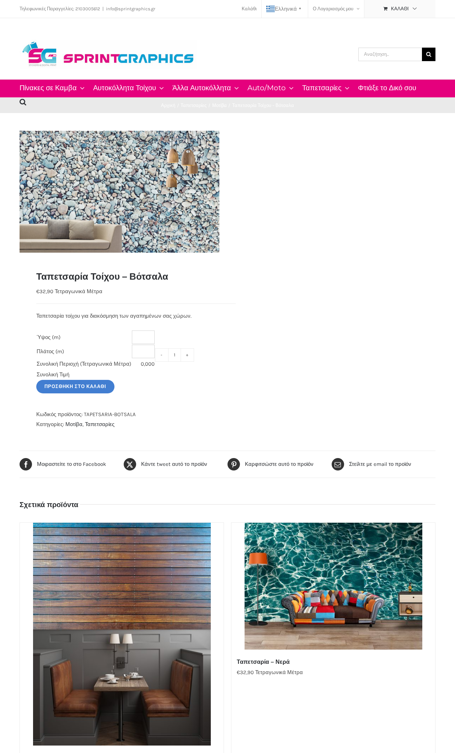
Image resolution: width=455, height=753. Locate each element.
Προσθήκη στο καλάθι (75, 386)
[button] (23, 101)
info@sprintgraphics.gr (130, 8)
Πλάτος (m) (50, 351)
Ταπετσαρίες (99, 424)
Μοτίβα (73, 424)
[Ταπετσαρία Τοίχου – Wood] (122, 634)
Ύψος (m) (48, 337)
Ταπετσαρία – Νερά (263, 661)
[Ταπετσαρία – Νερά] (333, 586)
